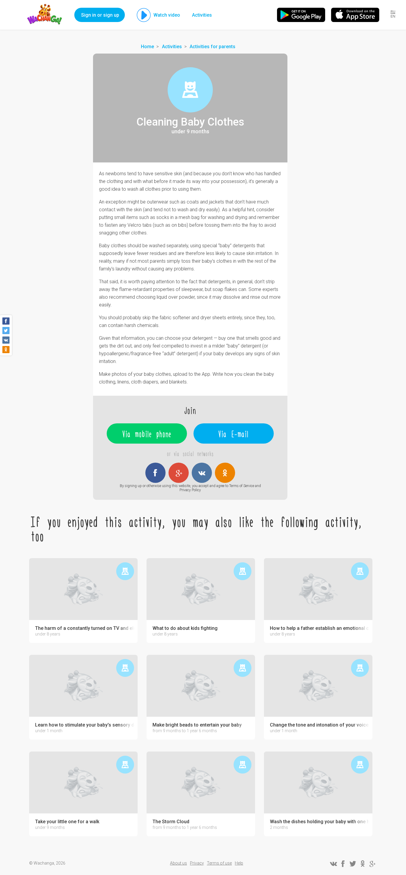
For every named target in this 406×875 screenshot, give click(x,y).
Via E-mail (233, 433)
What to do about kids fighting (185, 628)
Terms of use (219, 863)
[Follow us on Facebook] (343, 864)
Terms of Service (241, 486)
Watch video (166, 15)
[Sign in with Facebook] (155, 473)
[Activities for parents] (190, 89)
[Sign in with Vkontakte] (202, 473)
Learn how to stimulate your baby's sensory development (85, 725)
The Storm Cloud (170, 821)
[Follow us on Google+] (372, 864)
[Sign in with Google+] (179, 473)
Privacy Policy (190, 490)
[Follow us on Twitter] (352, 864)
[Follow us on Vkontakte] (333, 864)
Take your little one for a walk (67, 821)
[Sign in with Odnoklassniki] (225, 473)
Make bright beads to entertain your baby (197, 725)
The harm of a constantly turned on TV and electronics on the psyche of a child (85, 628)
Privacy (197, 863)
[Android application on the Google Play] (301, 15)
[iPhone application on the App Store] (355, 15)
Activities (202, 15)
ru (393, 12)
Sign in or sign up (100, 15)
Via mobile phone (146, 433)
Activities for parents (212, 46)
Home (147, 46)
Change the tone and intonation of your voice (319, 725)
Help (239, 863)
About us (178, 863)
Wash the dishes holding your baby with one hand (319, 821)
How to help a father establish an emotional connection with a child (319, 628)
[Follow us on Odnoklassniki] (362, 864)
